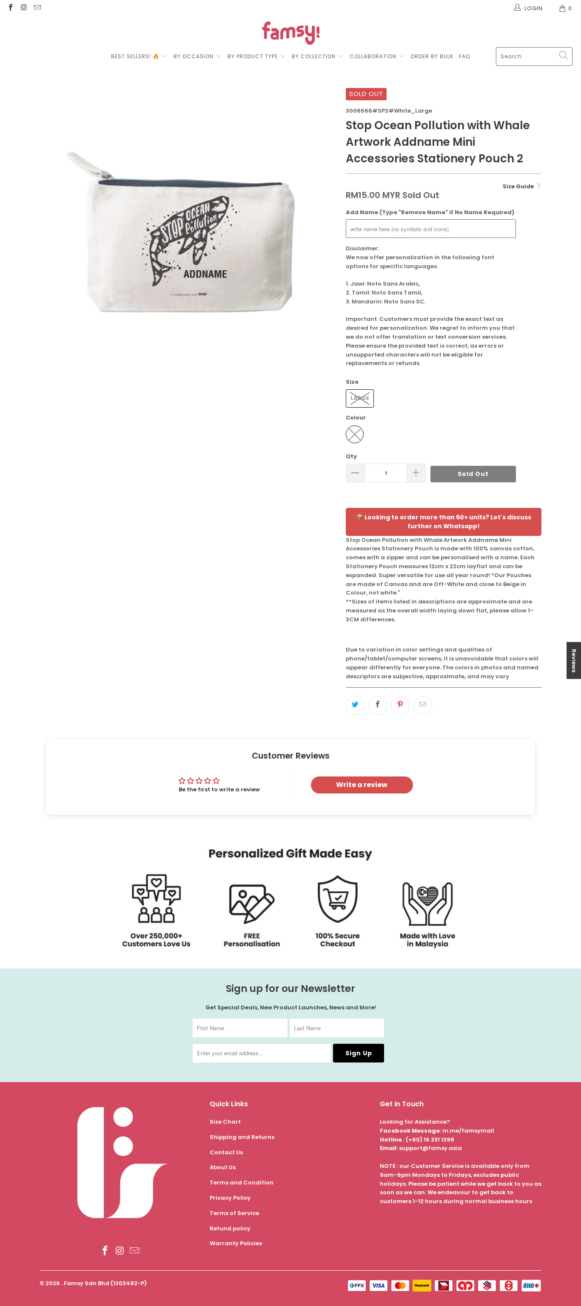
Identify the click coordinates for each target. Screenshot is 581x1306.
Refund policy (230, 1228)
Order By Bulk (431, 56)
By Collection (314, 56)
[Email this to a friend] (422, 705)
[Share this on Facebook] (377, 705)
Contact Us (226, 1152)
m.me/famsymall (468, 1131)
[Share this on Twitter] (355, 705)
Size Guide (519, 186)
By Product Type (253, 56)
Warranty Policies (236, 1243)
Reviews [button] (574, 660)
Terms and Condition (241, 1183)
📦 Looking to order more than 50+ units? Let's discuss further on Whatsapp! (443, 521)
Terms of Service (234, 1213)
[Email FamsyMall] (37, 8)
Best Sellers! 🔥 (136, 56)
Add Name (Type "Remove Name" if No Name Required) (430, 212)
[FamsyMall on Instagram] (23, 8)
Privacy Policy (230, 1198)
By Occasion (194, 56)
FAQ (464, 56)
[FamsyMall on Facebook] (10, 8)
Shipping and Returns (242, 1137)
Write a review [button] (361, 785)
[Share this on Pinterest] (400, 705)
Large (359, 398)
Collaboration (374, 56)
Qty (351, 456)
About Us (223, 1167)
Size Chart (225, 1122)
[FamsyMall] (290, 34)
